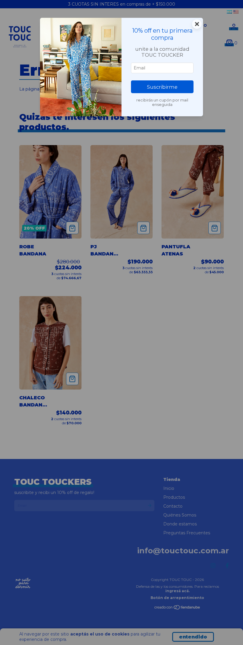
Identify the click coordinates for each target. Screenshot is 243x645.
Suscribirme (162, 87)
